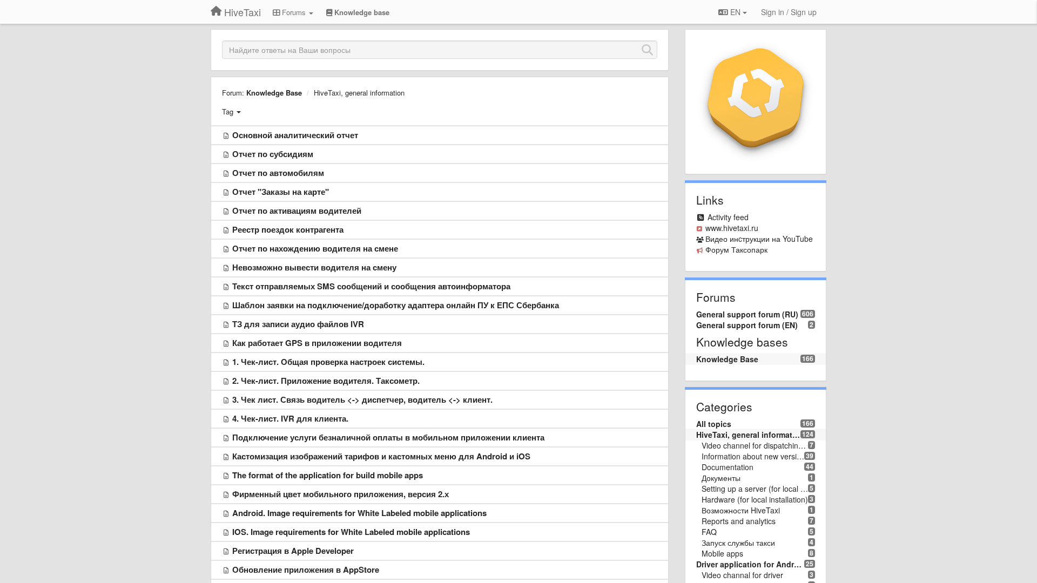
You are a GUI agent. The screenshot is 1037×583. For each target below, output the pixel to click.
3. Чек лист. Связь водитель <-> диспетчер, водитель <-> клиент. (362, 399)
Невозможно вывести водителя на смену (314, 267)
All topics (713, 423)
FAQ (709, 531)
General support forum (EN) (747, 325)
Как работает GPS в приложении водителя (317, 343)
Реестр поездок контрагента (288, 229)
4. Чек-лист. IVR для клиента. (290, 418)
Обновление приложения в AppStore (305, 569)
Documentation (727, 467)
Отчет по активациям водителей (296, 210)
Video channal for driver (742, 575)
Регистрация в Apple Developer (293, 551)
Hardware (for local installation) (755, 499)
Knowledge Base (274, 92)
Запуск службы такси (738, 542)
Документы (721, 477)
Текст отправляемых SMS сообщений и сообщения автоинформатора (371, 286)
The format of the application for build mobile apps (327, 475)
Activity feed (728, 217)
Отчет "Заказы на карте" (280, 192)
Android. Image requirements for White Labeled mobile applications (359, 513)
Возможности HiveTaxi (741, 510)
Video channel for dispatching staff (755, 445)
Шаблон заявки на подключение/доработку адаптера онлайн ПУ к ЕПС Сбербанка (395, 305)
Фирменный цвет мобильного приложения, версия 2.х (340, 494)
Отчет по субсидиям (272, 154)
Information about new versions (753, 456)
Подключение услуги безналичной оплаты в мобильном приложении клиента (388, 437)
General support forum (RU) (747, 314)
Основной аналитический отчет (295, 135)
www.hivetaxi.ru (731, 227)
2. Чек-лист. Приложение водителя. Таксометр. (326, 381)
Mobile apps (722, 553)
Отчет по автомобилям (278, 173)
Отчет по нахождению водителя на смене (315, 248)
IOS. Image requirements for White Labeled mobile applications (351, 532)
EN (735, 11)
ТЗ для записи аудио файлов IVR (298, 324)
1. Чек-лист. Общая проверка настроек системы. (328, 362)
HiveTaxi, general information (359, 92)
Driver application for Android (750, 564)
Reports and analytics (739, 521)
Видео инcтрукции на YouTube (759, 238)
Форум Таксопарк (736, 249)
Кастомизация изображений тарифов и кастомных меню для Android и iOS (381, 456)
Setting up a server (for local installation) (755, 488)
